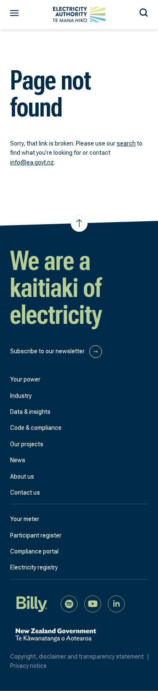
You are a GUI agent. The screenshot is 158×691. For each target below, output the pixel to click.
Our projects (26, 444)
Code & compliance (36, 427)
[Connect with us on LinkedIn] (116, 603)
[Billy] (32, 603)
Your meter (24, 519)
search (126, 143)
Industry (21, 395)
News (17, 460)
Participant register (36, 535)
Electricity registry (34, 567)
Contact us (25, 492)
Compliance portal (34, 551)
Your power (25, 379)
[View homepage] (79, 14)
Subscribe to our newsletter (48, 351)
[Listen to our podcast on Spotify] (69, 603)
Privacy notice (28, 665)
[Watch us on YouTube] (92, 603)
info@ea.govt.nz (32, 162)
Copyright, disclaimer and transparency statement (79, 656)
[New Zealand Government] (55, 639)
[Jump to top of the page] (79, 223)
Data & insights (30, 411)
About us (22, 476)
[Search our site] (143, 11)
